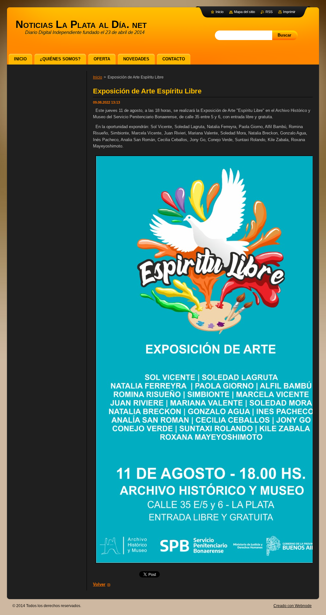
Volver (99, 584)
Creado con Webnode (292, 606)
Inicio (97, 77)
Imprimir (289, 12)
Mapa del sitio (244, 12)
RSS (269, 12)
